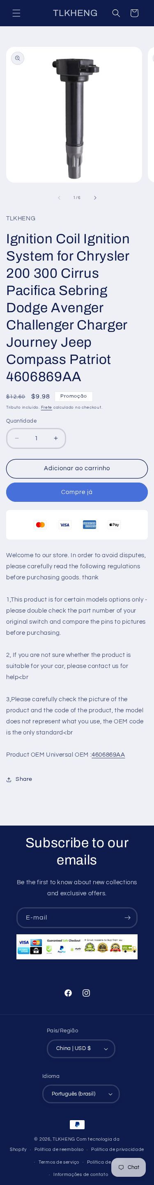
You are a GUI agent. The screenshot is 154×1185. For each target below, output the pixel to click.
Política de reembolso (59, 1149)
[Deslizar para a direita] (95, 198)
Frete (47, 407)
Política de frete (105, 1162)
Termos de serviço (59, 1162)
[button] (16, 13)
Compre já (77, 492)
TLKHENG (64, 1139)
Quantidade (21, 421)
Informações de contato (80, 1174)
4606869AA (108, 755)
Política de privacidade (117, 1149)
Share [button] (24, 779)
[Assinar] (127, 917)
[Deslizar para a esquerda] (59, 198)
